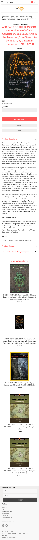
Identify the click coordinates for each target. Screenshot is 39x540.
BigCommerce (12, 537)
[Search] (7, 2)
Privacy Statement (7, 511)
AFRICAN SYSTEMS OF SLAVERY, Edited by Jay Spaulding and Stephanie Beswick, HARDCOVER (19, 384)
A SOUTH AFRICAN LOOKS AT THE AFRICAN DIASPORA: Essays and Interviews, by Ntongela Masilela (19, 427)
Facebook (3, 525)
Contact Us (5, 515)
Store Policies (6, 513)
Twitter (7, 525)
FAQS (3, 509)
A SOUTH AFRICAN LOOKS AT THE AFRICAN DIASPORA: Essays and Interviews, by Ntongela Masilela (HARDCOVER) (19, 471)
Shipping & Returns (7, 517)
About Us (4, 507)
